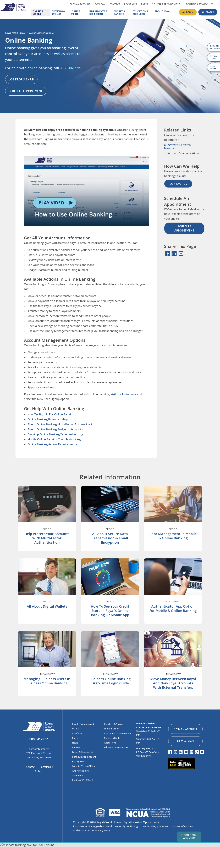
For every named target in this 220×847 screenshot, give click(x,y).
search (211, 11)
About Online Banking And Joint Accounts (55, 429)
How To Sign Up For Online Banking (51, 414)
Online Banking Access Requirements (52, 444)
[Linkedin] (181, 752)
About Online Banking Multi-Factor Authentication (61, 424)
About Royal (163, 11)
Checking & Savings (60, 12)
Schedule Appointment (26, 91)
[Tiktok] (197, 752)
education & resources (116, 747)
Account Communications (183, 153)
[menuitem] (40, 12)
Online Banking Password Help (48, 419)
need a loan (185, 741)
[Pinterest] (192, 752)
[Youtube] (186, 752)
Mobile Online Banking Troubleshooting (54, 439)
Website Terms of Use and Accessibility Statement (84, 770)
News (75, 742)
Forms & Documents (82, 752)
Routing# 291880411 (82, 780)
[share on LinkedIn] (174, 253)
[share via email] (181, 253)
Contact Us (178, 184)
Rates (75, 738)
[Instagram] (176, 752)
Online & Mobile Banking (41, 33)
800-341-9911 (70, 68)
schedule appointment (167, 4)
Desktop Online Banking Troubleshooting (55, 434)
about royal (110, 742)
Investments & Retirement (100, 12)
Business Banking (122, 12)
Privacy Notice (79, 761)
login (191, 11)
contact (115, 4)
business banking (113, 738)
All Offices (77, 733)
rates (145, 4)
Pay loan (101, 4)
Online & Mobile (41, 12)
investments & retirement (117, 733)
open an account (81, 4)
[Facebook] (170, 752)
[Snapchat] (202, 752)
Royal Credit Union (15, 33)
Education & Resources (143, 12)
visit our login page (123, 394)
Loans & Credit (78, 12)
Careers (76, 747)
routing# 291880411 (198, 4)
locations (131, 4)
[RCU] (13, 6)
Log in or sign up (21, 79)
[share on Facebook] (167, 253)
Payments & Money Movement (177, 146)
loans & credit (111, 728)
